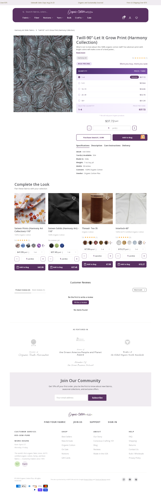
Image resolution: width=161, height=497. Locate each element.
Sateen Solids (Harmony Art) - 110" (63, 230)
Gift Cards (66, 458)
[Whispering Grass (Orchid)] (39, 246)
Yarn (59, 17)
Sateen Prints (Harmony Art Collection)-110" (28, 230)
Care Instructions (112, 145)
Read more (80, 52)
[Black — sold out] (140, 243)
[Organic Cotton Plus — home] (80, 12)
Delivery (126, 145)
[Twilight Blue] (62, 246)
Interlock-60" (122, 228)
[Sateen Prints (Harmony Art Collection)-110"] (29, 208)
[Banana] (124, 243)
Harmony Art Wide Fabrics (24, 30)
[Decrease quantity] (16, 259)
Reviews (97, 449)
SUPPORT (95, 422)
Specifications (82, 145)
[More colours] (44, 245)
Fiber (36, 17)
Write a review (80, 302)
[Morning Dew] (23, 246)
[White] (129, 243)
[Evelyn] (28, 246)
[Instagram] (124, 479)
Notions (47, 17)
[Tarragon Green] (57, 246)
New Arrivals (67, 441)
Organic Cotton (68, 445)
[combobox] (40, 11)
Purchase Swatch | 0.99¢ (93, 137)
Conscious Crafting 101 (103, 441)
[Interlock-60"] (131, 208)
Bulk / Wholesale (136, 453)
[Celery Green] (101, 243)
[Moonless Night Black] (51, 246)
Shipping (133, 441)
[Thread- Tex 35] (97, 208)
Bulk (69, 17)
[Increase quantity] (43, 259)
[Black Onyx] (90, 243)
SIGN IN (112, 422)
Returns (132, 445)
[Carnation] (96, 243)
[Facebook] (130, 479)
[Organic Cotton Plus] (80, 414)
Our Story (97, 436)
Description (96, 145)
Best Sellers (67, 436)
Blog (95, 445)
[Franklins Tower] (34, 246)
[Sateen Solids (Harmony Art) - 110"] (63, 208)
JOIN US (77, 422)
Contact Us (133, 449)
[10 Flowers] (18, 246)
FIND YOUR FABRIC (55, 422)
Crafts (78, 17)
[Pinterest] (136, 479)
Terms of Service (101, 479)
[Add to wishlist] (68, 40)
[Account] (130, 17)
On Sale (65, 449)
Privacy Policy (135, 458)
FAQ (130, 436)
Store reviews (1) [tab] (38, 290)
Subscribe (97, 397)
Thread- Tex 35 (90, 228)
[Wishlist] (136, 17)
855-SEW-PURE (22, 435)
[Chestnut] (106, 243)
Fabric (26, 17)
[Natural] (119, 243)
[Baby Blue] (135, 243)
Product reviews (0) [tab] (22, 290)
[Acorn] (85, 243)
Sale (89, 17)
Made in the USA (100, 453)
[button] (43, 73)
